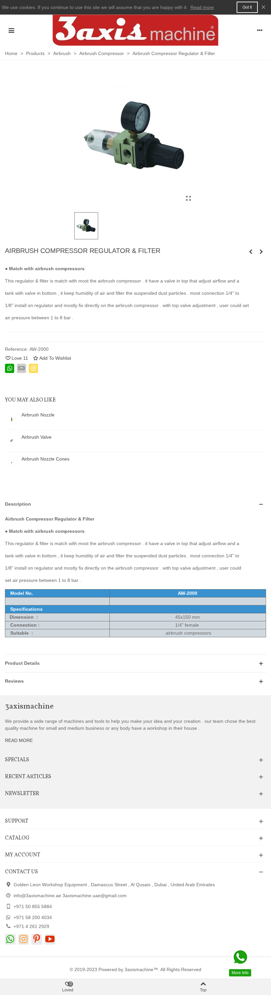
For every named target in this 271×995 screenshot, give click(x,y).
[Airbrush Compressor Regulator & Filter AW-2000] (188, 199)
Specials (17, 760)
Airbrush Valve (36, 437)
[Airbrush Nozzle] (11, 419)
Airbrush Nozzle (38, 414)
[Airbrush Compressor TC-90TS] (250, 252)
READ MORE (19, 740)
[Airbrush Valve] (11, 441)
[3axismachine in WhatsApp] (10, 939)
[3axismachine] (135, 30)
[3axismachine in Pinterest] (36, 939)
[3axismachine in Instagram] (23, 939)
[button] (135, 504)
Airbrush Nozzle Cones (45, 459)
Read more (202, 7)
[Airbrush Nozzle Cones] (11, 463)
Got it (247, 7)
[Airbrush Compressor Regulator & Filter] (261, 252)
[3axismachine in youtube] (50, 939)
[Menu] (11, 30)
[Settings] (259, 30)
